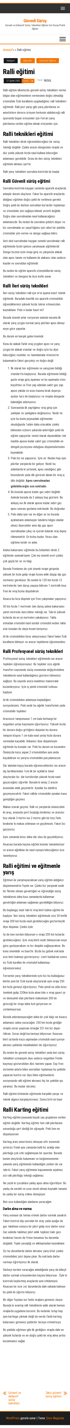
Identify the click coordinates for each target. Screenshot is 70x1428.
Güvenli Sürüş (35, 20)
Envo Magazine (55, 1418)
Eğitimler (27, 60)
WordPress (13, 1418)
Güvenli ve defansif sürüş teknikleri (14, 1398)
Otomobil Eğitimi (47, 60)
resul (47, 80)
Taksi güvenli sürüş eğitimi (54, 1394)
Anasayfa (8, 50)
